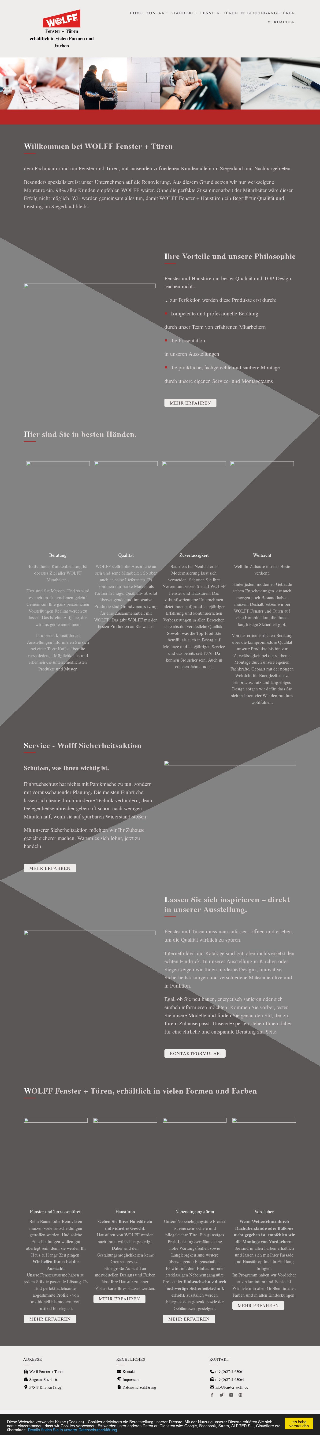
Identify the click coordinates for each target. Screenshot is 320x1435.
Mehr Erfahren (190, 403)
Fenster (210, 12)
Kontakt (157, 12)
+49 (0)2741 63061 (229, 1371)
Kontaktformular (195, 1053)
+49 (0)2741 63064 (229, 1379)
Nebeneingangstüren (268, 12)
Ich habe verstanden (299, 1423)
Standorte (184, 12)
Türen (230, 12)
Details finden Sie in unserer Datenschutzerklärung (72, 1429)
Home (136, 12)
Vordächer (281, 21)
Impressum (131, 1379)
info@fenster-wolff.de (231, 1387)
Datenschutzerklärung (139, 1387)
